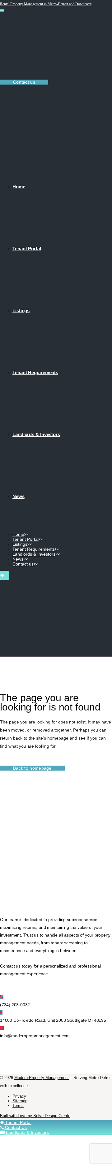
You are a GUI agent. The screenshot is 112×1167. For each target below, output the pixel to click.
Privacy (19, 1096)
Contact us (24, 82)
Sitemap (19, 1101)
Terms (18, 1105)
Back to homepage (32, 768)
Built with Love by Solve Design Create (35, 1115)
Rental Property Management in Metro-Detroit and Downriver (45, 4)
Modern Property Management (41, 1077)
